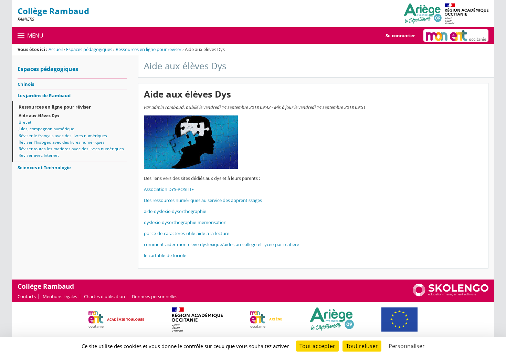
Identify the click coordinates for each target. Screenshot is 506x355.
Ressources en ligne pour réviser (148, 49)
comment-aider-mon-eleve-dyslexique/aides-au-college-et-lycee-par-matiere (221, 244)
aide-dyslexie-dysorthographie (175, 211)
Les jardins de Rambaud (44, 95)
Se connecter (400, 35)
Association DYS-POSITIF (169, 189)
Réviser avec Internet (39, 155)
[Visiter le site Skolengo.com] (450, 295)
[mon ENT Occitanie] (455, 35)
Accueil (56, 49)
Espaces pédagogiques (89, 49)
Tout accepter (317, 346)
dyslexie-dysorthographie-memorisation (185, 222)
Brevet (25, 122)
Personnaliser (407, 346)
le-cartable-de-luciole (165, 255)
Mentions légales (60, 296)
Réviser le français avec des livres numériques (63, 136)
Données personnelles (154, 296)
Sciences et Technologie (44, 167)
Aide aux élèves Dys (39, 116)
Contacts (27, 296)
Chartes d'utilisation (104, 296)
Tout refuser (362, 346)
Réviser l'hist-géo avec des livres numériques (62, 142)
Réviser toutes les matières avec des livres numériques (71, 149)
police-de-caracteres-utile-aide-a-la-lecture (186, 233)
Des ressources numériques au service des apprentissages (203, 200)
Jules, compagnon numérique (46, 129)
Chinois (26, 84)
